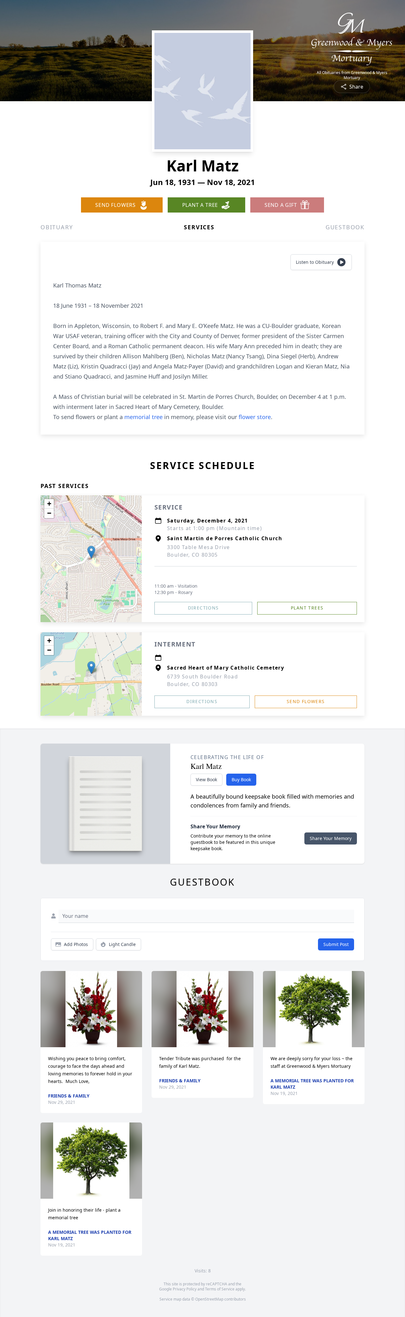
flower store (255, 417)
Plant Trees (307, 608)
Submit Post (336, 944)
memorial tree (143, 417)
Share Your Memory (331, 838)
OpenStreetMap (209, 1299)
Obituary (56, 227)
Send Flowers (306, 701)
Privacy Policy (184, 1289)
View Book (206, 779)
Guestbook (345, 227)
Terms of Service (219, 1289)
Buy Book (241, 779)
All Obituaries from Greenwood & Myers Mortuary (352, 75)
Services (199, 227)
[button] (91, 552)
